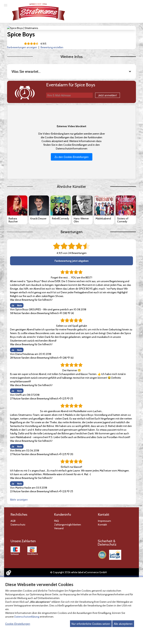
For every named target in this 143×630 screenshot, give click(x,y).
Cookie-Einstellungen (17, 623)
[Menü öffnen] (5, 5)
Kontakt (102, 524)
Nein (19, 305)
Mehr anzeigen (19, 499)
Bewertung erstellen (52, 47)
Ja (13, 305)
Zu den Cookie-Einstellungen (72, 157)
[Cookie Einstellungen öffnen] (8, 572)
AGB (13, 521)
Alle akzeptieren (123, 624)
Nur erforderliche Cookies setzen (91, 624)
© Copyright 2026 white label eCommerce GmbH (78, 572)
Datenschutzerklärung (26, 616)
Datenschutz (18, 524)
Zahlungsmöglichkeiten (67, 524)
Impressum (104, 521)
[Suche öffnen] (140, 3)
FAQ (56, 521)
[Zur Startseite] (39, 12)
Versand (58, 528)
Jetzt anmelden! (107, 95)
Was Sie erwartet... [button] (26, 71)
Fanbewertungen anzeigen (22, 47)
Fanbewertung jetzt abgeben (72, 260)
